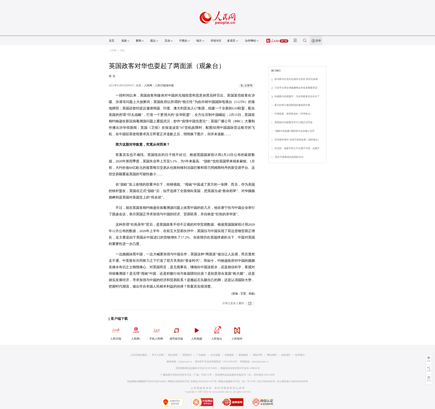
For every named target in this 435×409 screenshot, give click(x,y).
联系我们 (300, 355)
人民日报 (115, 338)
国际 (122, 50)
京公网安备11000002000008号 (292, 381)
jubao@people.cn (260, 361)
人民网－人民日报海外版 (159, 85)
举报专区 (216, 40)
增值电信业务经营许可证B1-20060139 (240, 368)
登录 (318, 40)
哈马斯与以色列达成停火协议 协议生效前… (297, 79)
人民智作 (237, 338)
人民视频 (196, 338)
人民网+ (136, 338)
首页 (111, 40)
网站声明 (257, 355)
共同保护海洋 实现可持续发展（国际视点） (297, 139)
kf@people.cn (185, 361)
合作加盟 (215, 355)
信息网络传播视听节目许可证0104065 (146, 381)
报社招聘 (173, 355)
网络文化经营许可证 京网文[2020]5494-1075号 (192, 381)
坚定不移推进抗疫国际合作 (289, 157)
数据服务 (243, 355)
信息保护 (286, 355)
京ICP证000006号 (266, 381)
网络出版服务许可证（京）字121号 (237, 381)
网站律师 (271, 355)
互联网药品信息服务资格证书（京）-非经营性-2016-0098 (245, 375)
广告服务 (201, 355)
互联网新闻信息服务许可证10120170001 (196, 368)
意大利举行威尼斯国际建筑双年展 (292, 105)
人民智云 (216, 338)
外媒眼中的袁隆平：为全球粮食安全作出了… (298, 96)
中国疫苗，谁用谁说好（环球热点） (293, 113)
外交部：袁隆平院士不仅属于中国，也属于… (298, 148)
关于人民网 (158, 355)
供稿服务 (229, 355)
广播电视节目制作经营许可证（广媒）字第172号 (186, 375)
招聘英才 (187, 355)
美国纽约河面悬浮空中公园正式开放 (293, 122)
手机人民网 (156, 338)
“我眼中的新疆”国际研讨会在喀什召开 (294, 131)
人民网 (112, 50)
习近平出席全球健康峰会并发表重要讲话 (295, 88)
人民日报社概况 (138, 355)
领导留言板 (176, 338)
